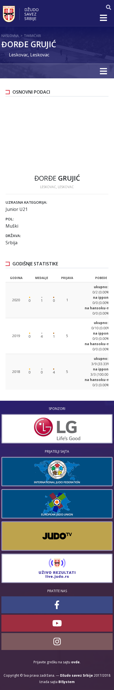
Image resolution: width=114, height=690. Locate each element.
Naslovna (10, 35)
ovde (75, 662)
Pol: (10, 218)
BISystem (66, 681)
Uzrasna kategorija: (26, 202)
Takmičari (32, 35)
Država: (13, 235)
